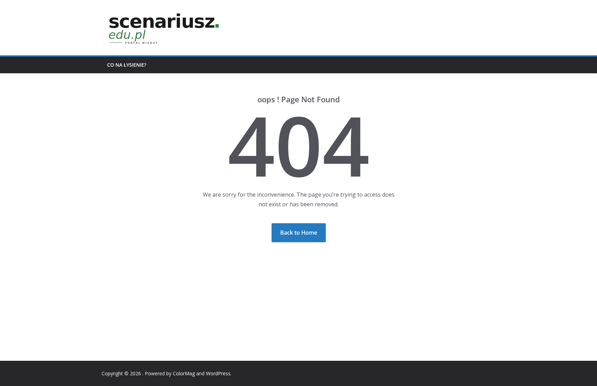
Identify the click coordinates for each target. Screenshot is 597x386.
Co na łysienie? (126, 65)
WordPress (218, 373)
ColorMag (184, 373)
